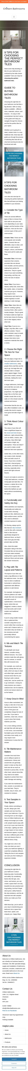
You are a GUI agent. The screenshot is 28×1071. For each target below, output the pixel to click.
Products (7, 1042)
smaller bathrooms (10, 363)
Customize (14, 1063)
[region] (14, 1057)
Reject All (14, 1067)
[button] (14, 17)
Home (6, 1030)
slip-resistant (16, 528)
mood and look (12, 433)
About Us (7, 1034)
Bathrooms (8, 1038)
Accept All (14, 1059)
